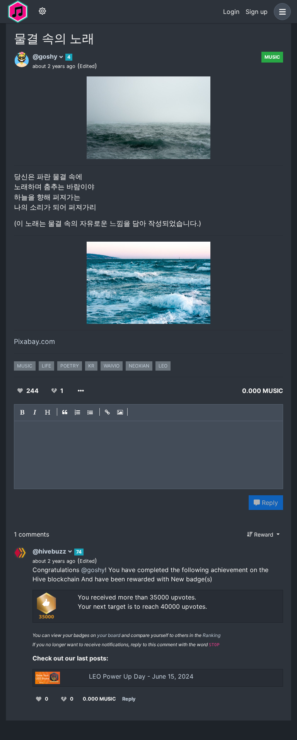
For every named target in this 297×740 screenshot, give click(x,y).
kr (91, 366)
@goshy (45, 56)
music (272, 57)
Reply (269, 502)
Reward (264, 534)
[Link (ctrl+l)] (107, 412)
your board (108, 635)
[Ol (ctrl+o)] (77, 412)
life (46, 366)
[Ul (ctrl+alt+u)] (90, 412)
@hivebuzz (50, 551)
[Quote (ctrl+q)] (65, 412)
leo (163, 366)
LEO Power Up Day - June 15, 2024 (141, 676)
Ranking (211, 635)
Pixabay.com (34, 341)
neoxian (139, 366)
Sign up (257, 11)
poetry (69, 366)
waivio (111, 366)
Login (231, 11)
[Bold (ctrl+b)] (22, 412)
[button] (281, 11)
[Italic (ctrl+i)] (35, 412)
